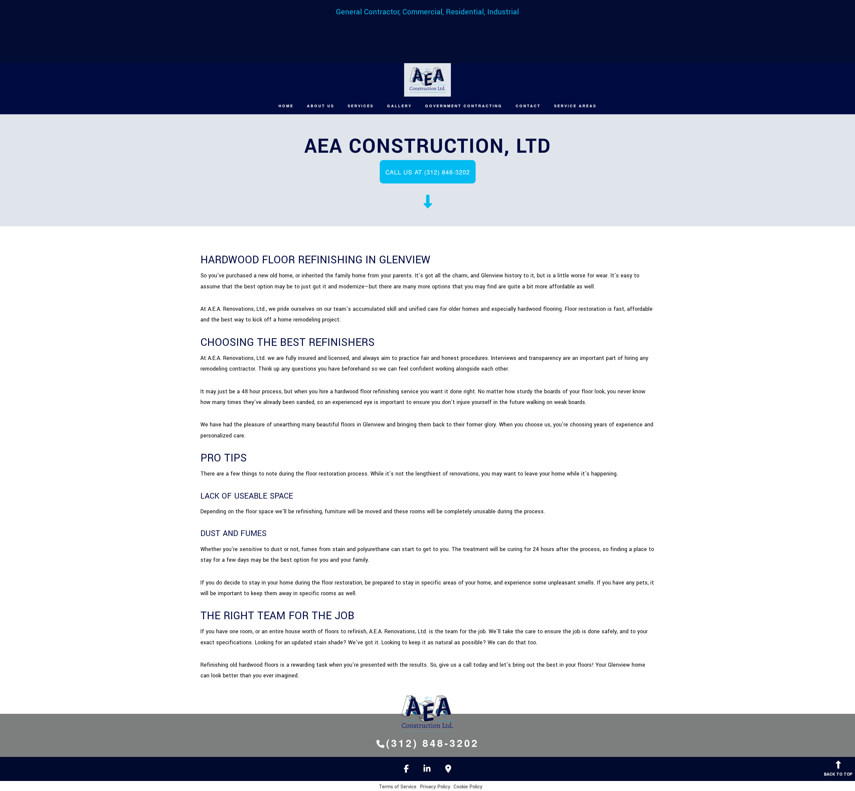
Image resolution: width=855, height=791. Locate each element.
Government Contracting (463, 105)
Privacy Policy (435, 786)
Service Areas (575, 105)
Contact (528, 105)
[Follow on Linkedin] (427, 770)
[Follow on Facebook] (406, 770)
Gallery (399, 105)
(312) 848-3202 (432, 743)
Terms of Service (397, 786)
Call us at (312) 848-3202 (427, 171)
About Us (320, 105)
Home (286, 105)
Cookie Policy (468, 786)
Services (361, 105)
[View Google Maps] (448, 770)
